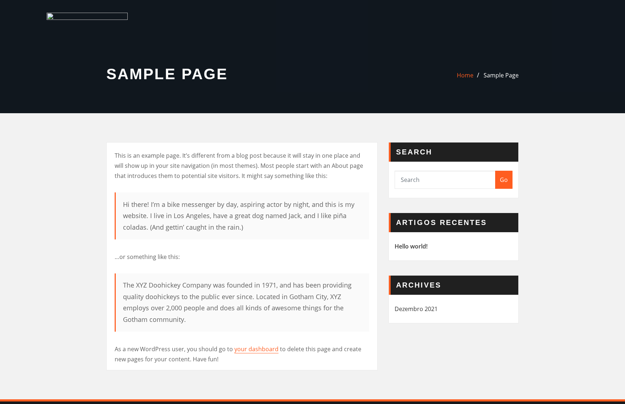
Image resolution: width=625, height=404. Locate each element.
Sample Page (501, 75)
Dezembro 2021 (416, 309)
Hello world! (411, 246)
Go (504, 180)
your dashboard (256, 349)
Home (465, 75)
